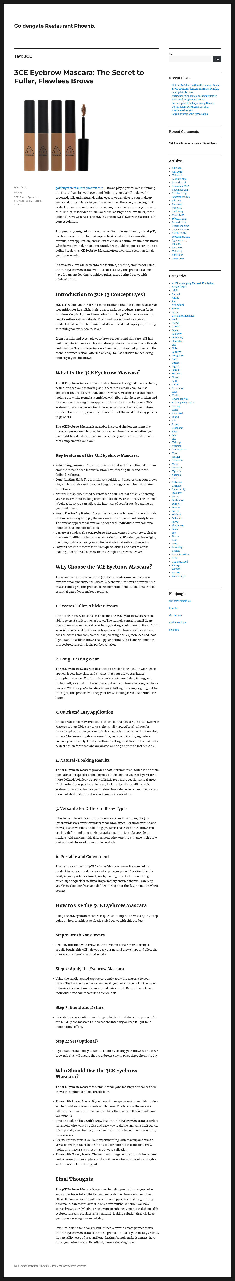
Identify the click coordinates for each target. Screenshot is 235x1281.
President (177, 493)
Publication (178, 500)
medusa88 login (178, 622)
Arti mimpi (178, 305)
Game (175, 384)
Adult (175, 290)
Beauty (18, 192)
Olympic (176, 485)
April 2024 (177, 254)
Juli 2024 (176, 244)
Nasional (176, 474)
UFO (174, 558)
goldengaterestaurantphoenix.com (79, 188)
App (174, 301)
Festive (176, 373)
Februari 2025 (179, 218)
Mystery (176, 471)
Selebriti (176, 514)
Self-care (177, 518)
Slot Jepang (178, 525)
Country (176, 352)
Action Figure (179, 286)
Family (175, 370)
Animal (176, 294)
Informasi (177, 413)
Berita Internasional (183, 315)
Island (175, 417)
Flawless (19, 200)
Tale (174, 540)
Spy (174, 532)
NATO (175, 478)
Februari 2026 (179, 179)
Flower (175, 377)
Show (175, 521)
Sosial (175, 529)
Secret (17, 204)
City (174, 344)
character (177, 341)
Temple (176, 550)
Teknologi (177, 547)
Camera (176, 326)
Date (174, 359)
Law (174, 435)
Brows (23, 197)
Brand (175, 323)
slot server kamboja (180, 601)
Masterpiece (178, 449)
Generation (178, 388)
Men (174, 453)
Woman (176, 568)
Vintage (176, 565)
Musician (177, 467)
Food (174, 380)
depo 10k (174, 629)
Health (175, 395)
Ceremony (177, 337)
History (176, 406)
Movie (175, 464)
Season (176, 507)
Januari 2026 (179, 182)
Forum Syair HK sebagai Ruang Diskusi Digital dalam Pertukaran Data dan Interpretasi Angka (193, 107)
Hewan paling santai (183, 402)
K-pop (175, 424)
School (175, 503)
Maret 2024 (178, 258)
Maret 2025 (178, 215)
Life (174, 438)
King (174, 431)
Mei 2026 (177, 175)
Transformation (181, 554)
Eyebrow (32, 197)
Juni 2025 (177, 204)
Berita (175, 312)
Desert (175, 362)
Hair (174, 391)
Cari (171, 54)
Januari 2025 (179, 222)
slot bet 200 (175, 615)
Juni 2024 (177, 247)
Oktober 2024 (179, 233)
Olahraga (177, 482)
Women (176, 572)
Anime (175, 297)
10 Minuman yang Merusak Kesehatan (193, 283)
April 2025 (177, 211)
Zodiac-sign (178, 576)
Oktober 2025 (179, 193)
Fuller (28, 200)
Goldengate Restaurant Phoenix (54, 26)
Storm (175, 536)
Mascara (36, 200)
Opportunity (178, 489)
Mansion (177, 446)
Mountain (177, 460)
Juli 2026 (177, 168)
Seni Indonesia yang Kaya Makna (190, 114)
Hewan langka (180, 399)
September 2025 (181, 197)
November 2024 (180, 229)
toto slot (173, 608)
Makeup (176, 442)
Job (173, 420)
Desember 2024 (180, 226)
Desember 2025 (180, 186)
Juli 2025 (176, 200)
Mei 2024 (177, 251)
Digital (175, 366)
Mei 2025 (177, 207)
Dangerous (178, 355)
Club (174, 348)
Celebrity (176, 333)
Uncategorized (180, 561)
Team (175, 543)
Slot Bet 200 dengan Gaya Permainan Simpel (196, 85)
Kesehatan (177, 427)
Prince (175, 496)
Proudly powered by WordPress (69, 1265)
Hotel (175, 409)
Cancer (175, 330)
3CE (16, 197)
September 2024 (181, 236)
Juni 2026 (177, 171)
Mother (176, 456)
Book (175, 319)
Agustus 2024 (179, 240)
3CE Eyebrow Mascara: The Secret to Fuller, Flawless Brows (79, 76)
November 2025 (180, 189)
